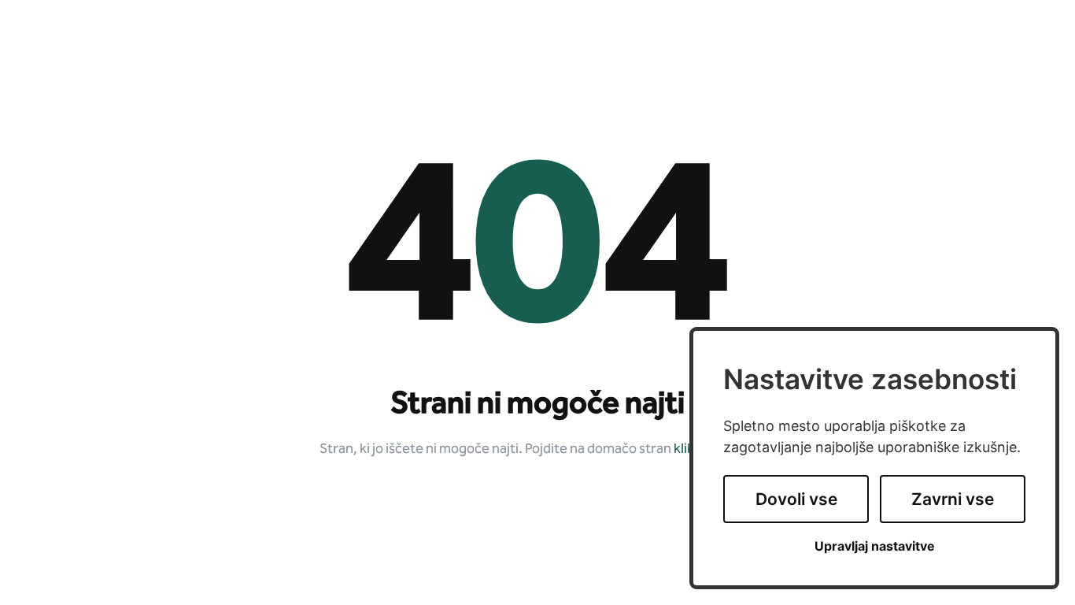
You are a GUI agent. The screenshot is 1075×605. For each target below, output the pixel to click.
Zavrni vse (952, 499)
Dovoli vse (796, 499)
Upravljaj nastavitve (875, 546)
